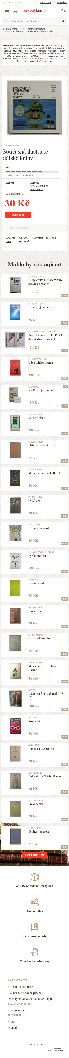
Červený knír (29, 10)
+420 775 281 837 (13, 2)
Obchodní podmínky (21, 987)
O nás (12, 1022)
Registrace (45, 2)
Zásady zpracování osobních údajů (30, 999)
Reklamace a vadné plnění (24, 993)
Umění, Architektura (36, 29)
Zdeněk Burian (36, 189)
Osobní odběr (17, 1010)
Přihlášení (62, 2)
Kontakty (14, 1028)
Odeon (8, 241)
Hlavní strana (11, 29)
